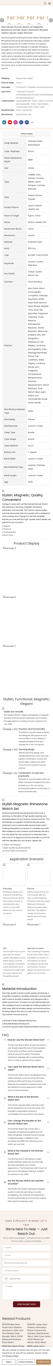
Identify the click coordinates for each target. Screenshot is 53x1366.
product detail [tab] (27, 134)
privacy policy (12, 1356)
